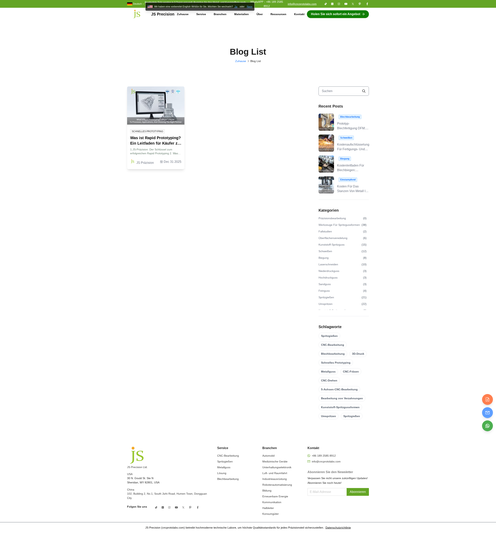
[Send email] (487, 412)
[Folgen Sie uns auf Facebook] (367, 4)
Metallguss (328, 371)
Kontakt (299, 14)
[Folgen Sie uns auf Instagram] (339, 4)
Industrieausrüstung (274, 478)
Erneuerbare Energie (275, 496)
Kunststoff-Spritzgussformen (340, 407)
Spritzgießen (329, 335)
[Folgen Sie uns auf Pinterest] (360, 4)
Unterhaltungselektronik (276, 467)
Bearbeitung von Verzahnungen (342, 398)
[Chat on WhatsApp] (487, 425)
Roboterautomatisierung (277, 484)
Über (260, 14)
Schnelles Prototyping (335, 362)
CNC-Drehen (329, 380)
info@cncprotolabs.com (302, 3)
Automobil (268, 455)
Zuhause (183, 14)
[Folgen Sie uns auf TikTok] (325, 4)
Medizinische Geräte (275, 461)
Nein (249, 6)
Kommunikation (271, 502)
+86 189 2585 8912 (324, 455)
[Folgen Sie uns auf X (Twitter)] (352, 4)
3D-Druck (358, 353)
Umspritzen (328, 416)
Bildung (266, 490)
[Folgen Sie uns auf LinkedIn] (332, 4)
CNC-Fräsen (351, 371)
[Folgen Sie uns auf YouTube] (346, 4)
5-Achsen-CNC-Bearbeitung (339, 389)
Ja (235, 6)
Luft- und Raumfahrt (274, 473)
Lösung (221, 473)
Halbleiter (268, 508)
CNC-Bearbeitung (332, 344)
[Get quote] (487, 399)
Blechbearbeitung (333, 353)
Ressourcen (278, 14)
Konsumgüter (270, 513)
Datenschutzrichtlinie (338, 527)
